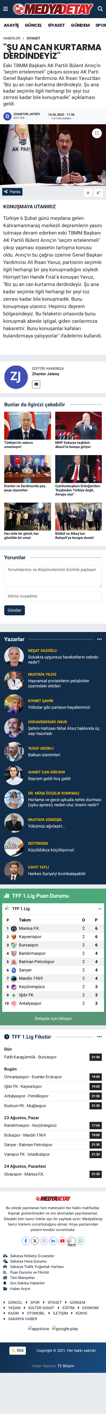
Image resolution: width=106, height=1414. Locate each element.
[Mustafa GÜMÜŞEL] (14, 822)
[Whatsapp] (80, 1241)
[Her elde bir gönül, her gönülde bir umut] (27, 516)
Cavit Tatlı (38, 867)
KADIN (13, 1313)
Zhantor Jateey (45, 374)
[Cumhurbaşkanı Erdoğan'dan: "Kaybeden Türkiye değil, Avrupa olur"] (78, 468)
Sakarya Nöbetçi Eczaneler (32, 1256)
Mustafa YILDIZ (42, 674)
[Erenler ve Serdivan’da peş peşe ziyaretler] (27, 468)
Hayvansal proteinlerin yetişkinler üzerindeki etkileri (58, 683)
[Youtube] (62, 1241)
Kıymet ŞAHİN (40, 701)
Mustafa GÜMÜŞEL (45, 820)
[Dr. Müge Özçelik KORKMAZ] (14, 798)
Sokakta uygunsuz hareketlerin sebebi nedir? (63, 660)
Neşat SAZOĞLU (42, 650)
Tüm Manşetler (22, 1278)
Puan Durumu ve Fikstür (29, 1272)
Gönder (14, 610)
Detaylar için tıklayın (53, 1018)
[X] (35, 1241)
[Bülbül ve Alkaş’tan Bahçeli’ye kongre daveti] (78, 516)
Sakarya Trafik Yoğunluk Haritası (37, 1267)
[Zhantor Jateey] (16, 376)
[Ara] (100, 8)
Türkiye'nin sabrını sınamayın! (18, 445)
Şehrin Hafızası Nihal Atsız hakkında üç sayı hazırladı (64, 731)
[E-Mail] (36, 384)
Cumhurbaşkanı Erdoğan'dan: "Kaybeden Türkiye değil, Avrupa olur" (78, 490)
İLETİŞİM (60, 1313)
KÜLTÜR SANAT (41, 1308)
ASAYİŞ (11, 25)
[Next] (71, 1241)
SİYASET (56, 25)
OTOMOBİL (36, 1313)
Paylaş (15, 191)
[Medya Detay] (53, 9)
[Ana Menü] (5, 8)
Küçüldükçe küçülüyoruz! (51, 849)
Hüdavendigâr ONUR (47, 722)
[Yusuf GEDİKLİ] (14, 751)
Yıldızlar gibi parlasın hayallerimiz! (59, 707)
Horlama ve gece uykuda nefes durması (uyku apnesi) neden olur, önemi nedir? (64, 802)
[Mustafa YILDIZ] (14, 679)
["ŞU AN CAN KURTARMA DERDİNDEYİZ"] (53, 155)
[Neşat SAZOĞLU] (14, 656)
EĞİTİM (68, 1308)
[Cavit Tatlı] (14, 870)
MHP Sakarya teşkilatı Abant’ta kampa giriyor (73, 445)
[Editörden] (14, 846)
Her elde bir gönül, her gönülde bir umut (21, 536)
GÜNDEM (80, 25)
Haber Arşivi (20, 1289)
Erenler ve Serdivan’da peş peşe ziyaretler (24, 488)
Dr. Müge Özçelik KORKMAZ (53, 793)
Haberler (11, 38)
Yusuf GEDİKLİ (40, 748)
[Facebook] (26, 1241)
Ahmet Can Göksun (46, 772)
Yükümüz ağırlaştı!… (46, 826)
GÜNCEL (33, 25)
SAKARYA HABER (22, 1319)
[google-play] (65, 1329)
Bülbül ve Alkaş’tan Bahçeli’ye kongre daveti (74, 536)
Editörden (38, 843)
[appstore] (39, 1329)
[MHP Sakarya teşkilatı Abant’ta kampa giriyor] (78, 425)
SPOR (34, 1302)
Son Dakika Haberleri (27, 1283)
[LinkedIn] (53, 1241)
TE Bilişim (65, 1366)
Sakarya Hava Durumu (28, 1261)
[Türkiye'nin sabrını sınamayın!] (27, 425)
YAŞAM (14, 1308)
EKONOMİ (90, 1308)
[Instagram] (44, 1241)
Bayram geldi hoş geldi (49, 778)
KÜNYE (82, 1313)
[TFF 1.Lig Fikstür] (99, 1036)
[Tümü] (99, 639)
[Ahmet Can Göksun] (14, 774)
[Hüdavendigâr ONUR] (14, 727)
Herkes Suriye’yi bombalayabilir (57, 873)
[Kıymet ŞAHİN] (14, 703)
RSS (20, 1350)
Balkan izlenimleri (44, 754)
